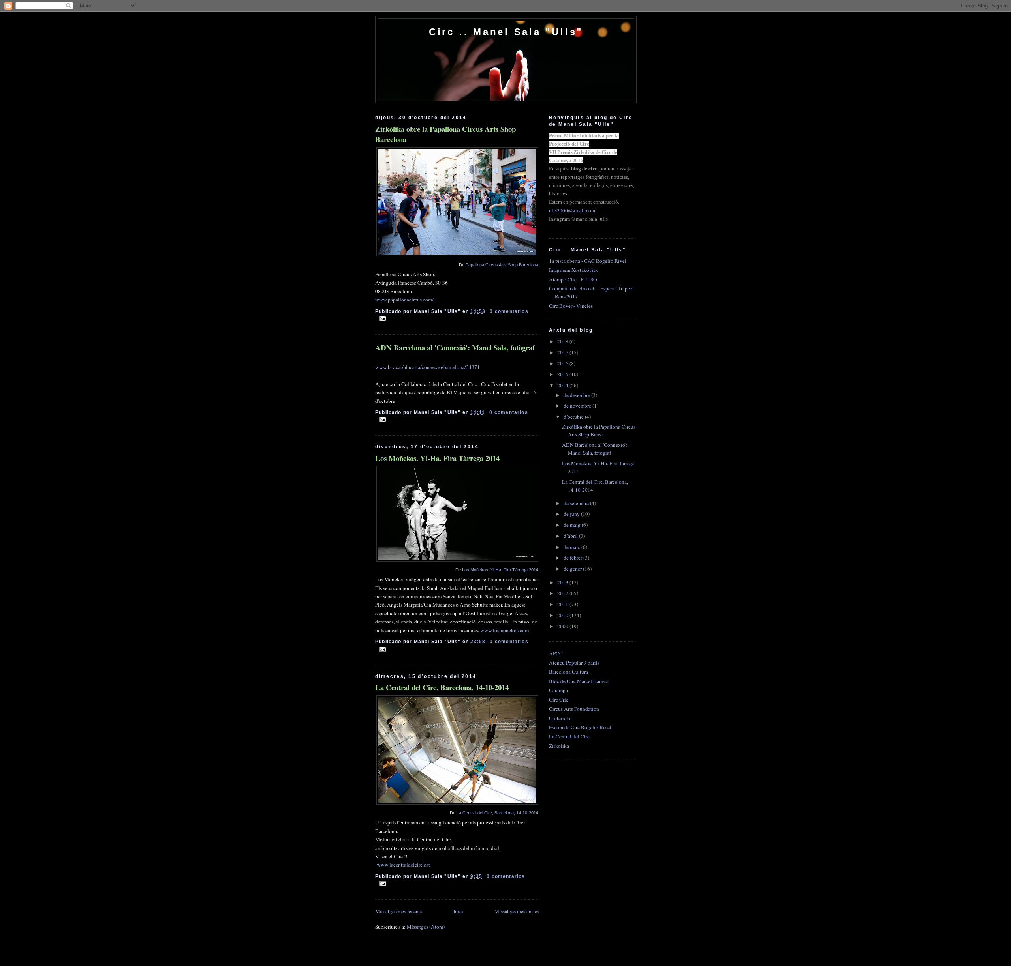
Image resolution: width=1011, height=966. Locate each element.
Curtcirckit (560, 718)
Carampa (558, 690)
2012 (563, 593)
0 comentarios (509, 311)
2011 (563, 604)
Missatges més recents (398, 911)
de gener (573, 568)
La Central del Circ (569, 736)
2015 (563, 374)
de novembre (578, 405)
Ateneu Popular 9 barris (574, 662)
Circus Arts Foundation (574, 708)
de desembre (577, 395)
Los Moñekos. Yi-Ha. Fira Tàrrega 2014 (437, 458)
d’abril (571, 535)
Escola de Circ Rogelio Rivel (580, 727)
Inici (458, 911)
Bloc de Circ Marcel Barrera (579, 681)
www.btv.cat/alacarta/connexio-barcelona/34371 (427, 367)
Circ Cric (558, 699)
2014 (563, 385)
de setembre (577, 503)
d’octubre (574, 416)
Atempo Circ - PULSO (573, 279)
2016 (563, 363)
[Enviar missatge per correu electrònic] (381, 318)
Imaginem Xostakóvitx (573, 269)
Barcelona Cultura (568, 671)
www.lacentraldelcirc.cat (403, 864)
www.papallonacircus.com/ (404, 299)
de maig (573, 524)
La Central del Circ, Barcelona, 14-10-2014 (442, 687)
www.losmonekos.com (504, 630)
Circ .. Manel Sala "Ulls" (506, 31)
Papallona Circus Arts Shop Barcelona (502, 264)
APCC (556, 653)
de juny (572, 513)
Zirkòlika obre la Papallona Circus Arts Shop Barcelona (445, 134)
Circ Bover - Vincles (571, 305)
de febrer (573, 557)
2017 (563, 352)
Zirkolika (559, 745)
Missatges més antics (516, 911)
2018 (563, 341)
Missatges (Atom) (426, 926)
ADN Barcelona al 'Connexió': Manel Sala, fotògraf (455, 348)
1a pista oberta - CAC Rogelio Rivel (587, 260)
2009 (563, 626)
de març (572, 546)
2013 (563, 582)
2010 (563, 615)
